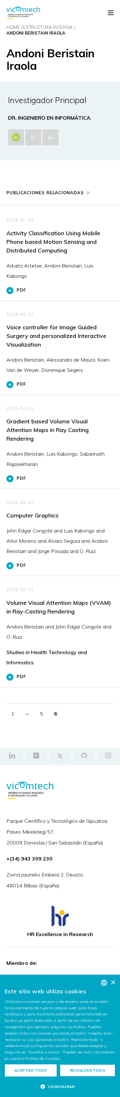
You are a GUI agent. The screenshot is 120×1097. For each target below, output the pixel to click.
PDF (21, 289)
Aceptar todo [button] (30, 1070)
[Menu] (111, 13)
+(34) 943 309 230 (29, 858)
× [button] (112, 982)
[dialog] (60, 1036)
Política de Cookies (42, 1058)
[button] (60, 1086)
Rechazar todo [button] (87, 1070)
